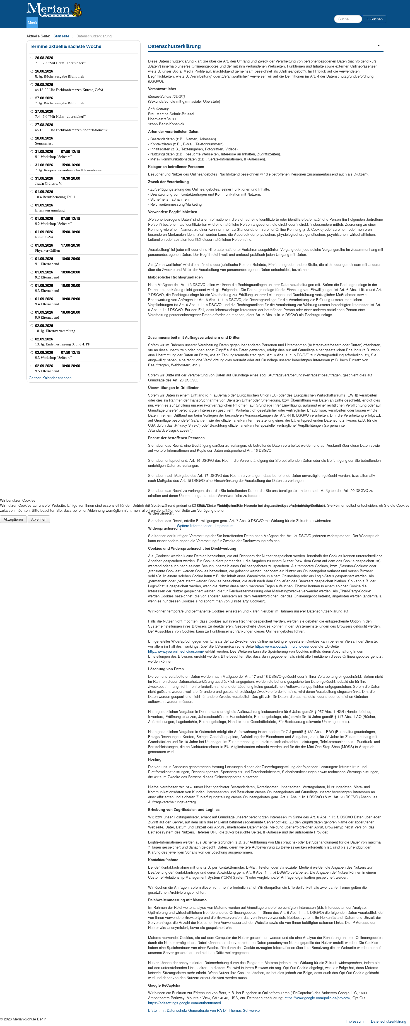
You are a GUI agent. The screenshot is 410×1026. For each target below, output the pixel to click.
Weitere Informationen (194, 525)
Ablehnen (38, 519)
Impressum (224, 525)
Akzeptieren (13, 519)
